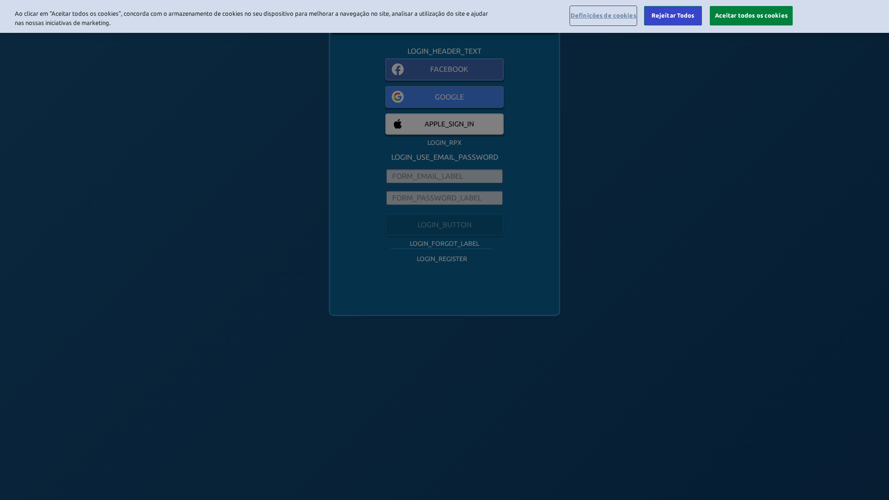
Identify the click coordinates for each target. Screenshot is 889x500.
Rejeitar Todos (673, 15)
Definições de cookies (603, 15)
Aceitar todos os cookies (751, 15)
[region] (444, 16)
